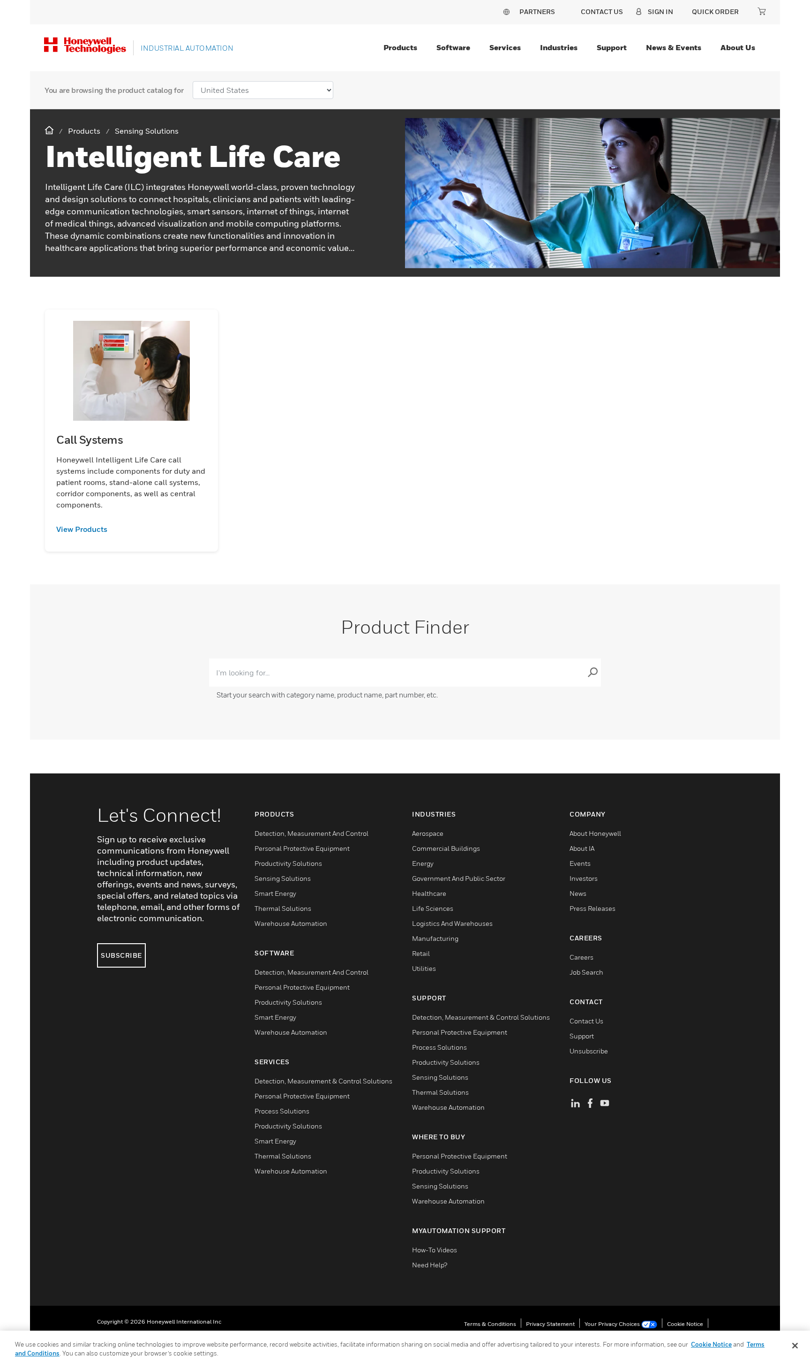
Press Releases (592, 908)
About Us (737, 47)
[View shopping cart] (762, 11)
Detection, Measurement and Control (311, 833)
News (578, 893)
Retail (421, 953)
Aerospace (427, 833)
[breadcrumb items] (50, 131)
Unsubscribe (589, 1051)
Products (400, 47)
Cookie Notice (685, 1323)
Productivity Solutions (288, 863)
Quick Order (715, 11)
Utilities (424, 968)
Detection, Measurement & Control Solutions (323, 1081)
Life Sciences (432, 908)
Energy (423, 863)
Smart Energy (275, 893)
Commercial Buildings (446, 848)
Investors (584, 878)
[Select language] (506, 11)
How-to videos (434, 1250)
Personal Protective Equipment (302, 848)
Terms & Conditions (490, 1323)
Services (505, 47)
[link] (131, 529)
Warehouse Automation (291, 923)
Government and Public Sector (458, 878)
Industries (559, 47)
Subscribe (121, 955)
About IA (582, 848)
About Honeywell (595, 833)
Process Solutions (282, 1111)
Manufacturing (435, 938)
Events (580, 863)
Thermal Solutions (283, 908)
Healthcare (429, 893)
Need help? (429, 1265)
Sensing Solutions (283, 878)
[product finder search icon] (592, 673)
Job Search (586, 972)
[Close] (795, 1345)
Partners (537, 11)
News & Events (673, 47)
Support (612, 47)
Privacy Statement (550, 1323)
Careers (581, 957)
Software (453, 47)
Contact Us (586, 1021)
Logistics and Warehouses (452, 923)
